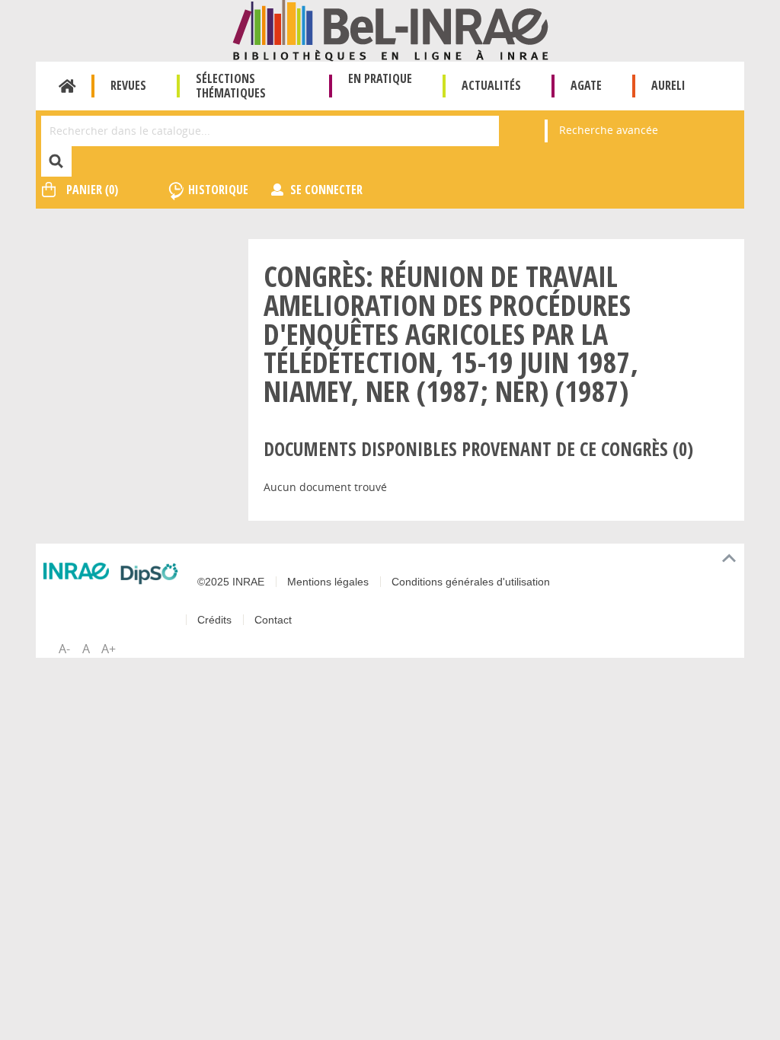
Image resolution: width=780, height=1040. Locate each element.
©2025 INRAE (230, 582)
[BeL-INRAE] (390, 29)
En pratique (380, 78)
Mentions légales (328, 582)
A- (64, 648)
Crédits (214, 620)
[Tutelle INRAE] (76, 571)
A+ (108, 648)
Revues (128, 85)
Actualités (491, 85)
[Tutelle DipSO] (149, 574)
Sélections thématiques (231, 85)
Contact (273, 620)
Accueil (67, 86)
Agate (586, 85)
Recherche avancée (608, 130)
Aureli (668, 85)
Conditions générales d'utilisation (471, 582)
